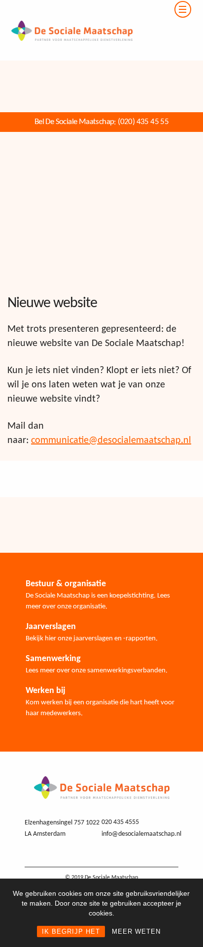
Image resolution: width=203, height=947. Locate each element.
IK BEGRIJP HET (71, 931)
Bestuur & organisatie (66, 584)
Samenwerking (53, 658)
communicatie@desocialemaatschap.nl (111, 440)
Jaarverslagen (51, 626)
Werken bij (46, 690)
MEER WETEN (136, 931)
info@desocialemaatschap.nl (141, 834)
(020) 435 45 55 (143, 122)
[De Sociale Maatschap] (66, 6)
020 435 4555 (120, 822)
